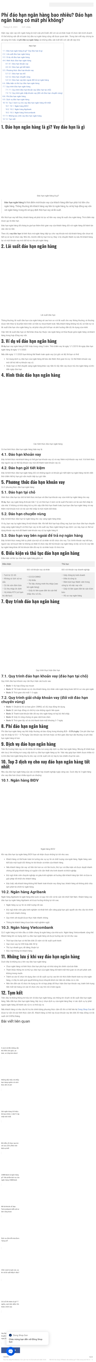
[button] (71, 5)
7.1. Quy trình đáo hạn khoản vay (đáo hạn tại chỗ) (28, 90)
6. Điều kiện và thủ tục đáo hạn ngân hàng (21, 83)
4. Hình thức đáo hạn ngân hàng (17, 60)
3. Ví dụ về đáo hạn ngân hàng (16, 57)
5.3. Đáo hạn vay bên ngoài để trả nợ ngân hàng (27, 80)
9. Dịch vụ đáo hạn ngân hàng (16, 99)
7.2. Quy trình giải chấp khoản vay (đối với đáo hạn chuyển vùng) (34, 93)
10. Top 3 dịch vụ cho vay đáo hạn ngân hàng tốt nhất (27, 103)
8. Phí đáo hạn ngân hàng (14, 96)
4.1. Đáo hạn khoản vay (17, 64)
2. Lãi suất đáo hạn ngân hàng (16, 54)
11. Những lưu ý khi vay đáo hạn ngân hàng (22, 116)
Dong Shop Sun (85, 1009)
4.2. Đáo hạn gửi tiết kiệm (18, 67)
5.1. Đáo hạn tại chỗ (16, 74)
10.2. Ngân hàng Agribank (19, 109)
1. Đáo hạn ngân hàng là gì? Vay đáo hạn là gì (22, 51)
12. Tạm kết (9, 119)
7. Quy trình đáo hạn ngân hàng (16, 86)
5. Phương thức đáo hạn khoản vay (18, 70)
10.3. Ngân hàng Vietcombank (20, 112)
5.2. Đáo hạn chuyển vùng (18, 77)
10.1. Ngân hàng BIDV (17, 106)
